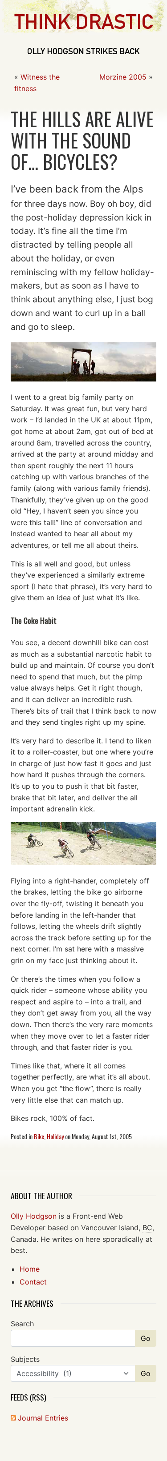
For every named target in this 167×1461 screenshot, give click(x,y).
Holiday (55, 1136)
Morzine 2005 (123, 76)
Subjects (25, 1359)
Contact (33, 1281)
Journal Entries (43, 1417)
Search (22, 1323)
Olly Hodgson (34, 1216)
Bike (39, 1136)
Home (30, 1268)
